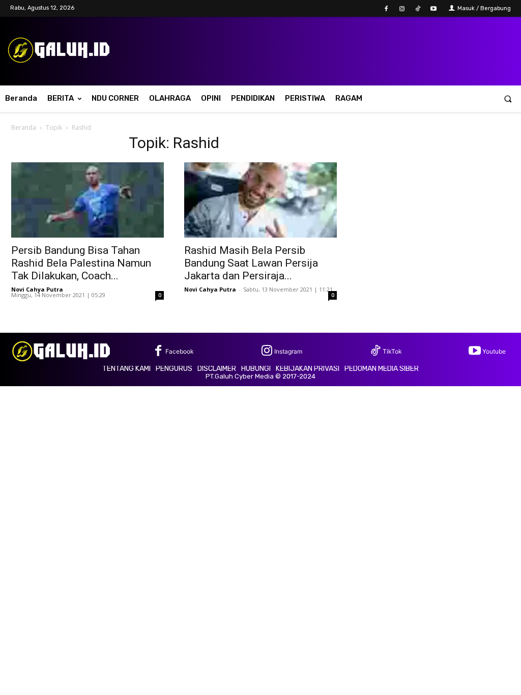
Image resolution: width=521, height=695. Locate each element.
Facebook (179, 351)
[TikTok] (418, 9)
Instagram (288, 351)
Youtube (494, 351)
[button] (508, 98)
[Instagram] (402, 9)
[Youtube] (434, 9)
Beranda (23, 127)
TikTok (392, 351)
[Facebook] (386, 9)
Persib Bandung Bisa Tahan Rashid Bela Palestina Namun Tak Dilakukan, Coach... (81, 263)
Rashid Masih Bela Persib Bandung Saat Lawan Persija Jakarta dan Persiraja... (251, 263)
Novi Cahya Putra (37, 289)
